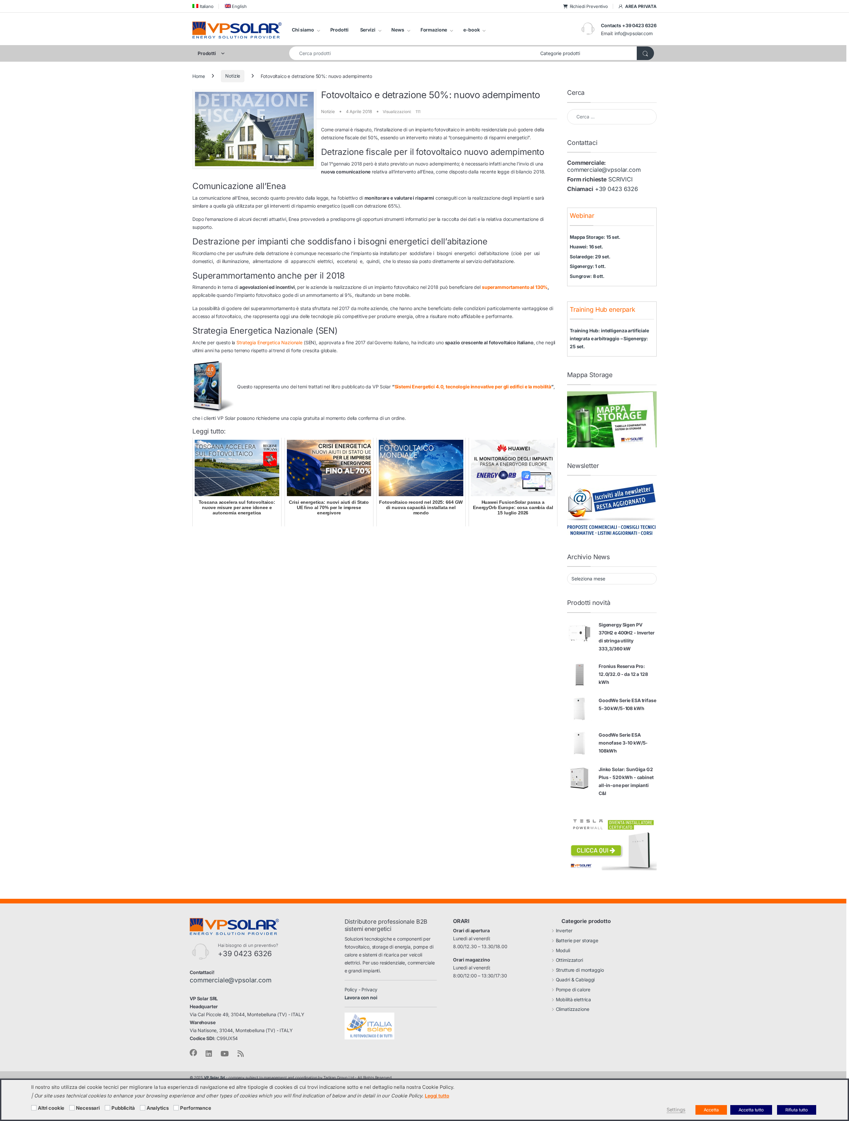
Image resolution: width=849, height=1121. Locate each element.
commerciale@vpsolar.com (604, 169)
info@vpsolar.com (634, 33)
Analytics (158, 1108)
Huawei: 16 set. (586, 246)
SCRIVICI (620, 179)
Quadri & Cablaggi (575, 979)
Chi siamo (303, 30)
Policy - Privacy (361, 989)
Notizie (232, 76)
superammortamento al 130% (515, 287)
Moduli (563, 950)
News (397, 30)
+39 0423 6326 (616, 188)
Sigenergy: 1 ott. (588, 266)
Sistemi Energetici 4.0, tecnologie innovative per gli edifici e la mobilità (473, 386)
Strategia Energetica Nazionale (269, 342)
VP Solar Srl (214, 1077)
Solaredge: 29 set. (590, 256)
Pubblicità (123, 1108)
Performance (195, 1108)
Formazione (434, 30)
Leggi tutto (437, 1095)
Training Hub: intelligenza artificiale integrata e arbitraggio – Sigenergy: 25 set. (609, 338)
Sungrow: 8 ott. (587, 276)
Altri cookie (51, 1108)
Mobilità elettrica (573, 999)
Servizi (367, 30)
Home (198, 76)
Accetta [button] (711, 1109)
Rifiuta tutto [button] (796, 1109)
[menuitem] (203, 6)
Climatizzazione (572, 1009)
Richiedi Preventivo (589, 6)
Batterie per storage (577, 940)
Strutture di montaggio (580, 970)
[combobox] (413, 53)
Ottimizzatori (569, 960)
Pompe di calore (573, 989)
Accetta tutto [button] (751, 1109)
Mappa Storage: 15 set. (595, 237)
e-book (471, 30)
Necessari (88, 1108)
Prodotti (339, 30)
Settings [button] (676, 1110)
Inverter (564, 930)
